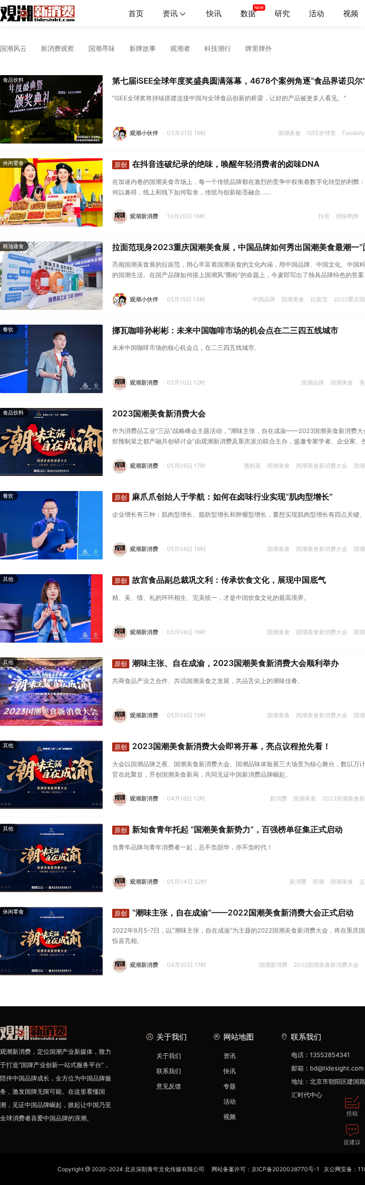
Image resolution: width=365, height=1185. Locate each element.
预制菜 (252, 465)
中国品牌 (263, 299)
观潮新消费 (144, 216)
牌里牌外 (258, 48)
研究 (282, 13)
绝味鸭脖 (347, 216)
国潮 (318, 881)
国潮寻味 (101, 48)
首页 (136, 13)
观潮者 (180, 48)
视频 (229, 1116)
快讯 (213, 13)
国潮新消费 (273, 964)
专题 (229, 1086)
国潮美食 (289, 132)
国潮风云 (13, 48)
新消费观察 (57, 48)
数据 (248, 13)
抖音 (324, 216)
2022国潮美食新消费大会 (326, 964)
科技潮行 (217, 48)
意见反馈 (168, 1086)
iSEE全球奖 (321, 132)
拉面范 (318, 299)
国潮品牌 (312, 382)
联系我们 (168, 1071)
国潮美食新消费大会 (321, 465)
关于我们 (168, 1056)
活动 (316, 13)
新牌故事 (142, 48)
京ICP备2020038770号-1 (285, 1169)
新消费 (278, 798)
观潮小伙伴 (144, 132)
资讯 (170, 13)
